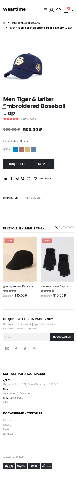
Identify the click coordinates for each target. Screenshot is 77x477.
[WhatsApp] (28, 178)
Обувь (7, 424)
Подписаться (62, 336)
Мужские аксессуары (26, 23)
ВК (7, 348)
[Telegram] (17, 178)
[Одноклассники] (11, 178)
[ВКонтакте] (5, 178)
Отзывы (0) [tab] (32, 198)
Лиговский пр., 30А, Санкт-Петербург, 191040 (30, 384)
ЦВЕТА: (6, 149)
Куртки (7, 420)
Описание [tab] (10, 198)
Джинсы (8, 433)
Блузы (6, 429)
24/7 (5, 402)
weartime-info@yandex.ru (18, 393)
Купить (43, 164)
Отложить (44, 178)
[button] (68, 11)
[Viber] (22, 178)
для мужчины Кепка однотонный (25, 286)
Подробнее (17, 164)
